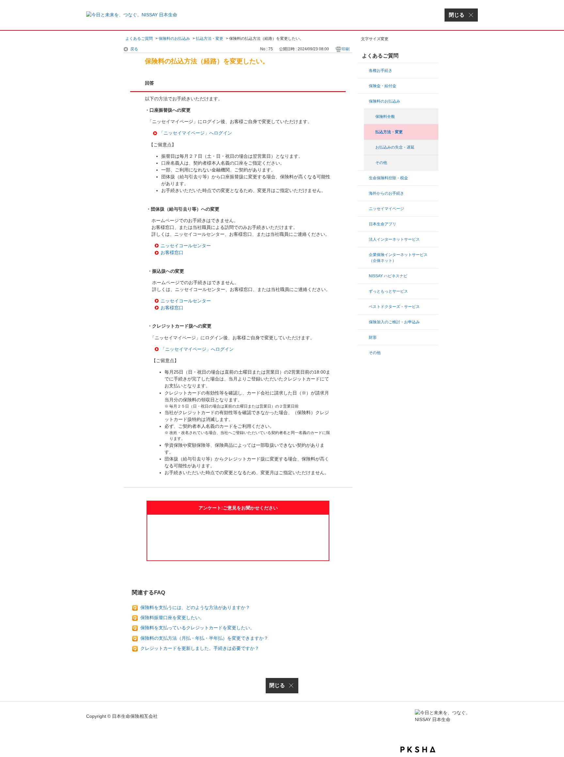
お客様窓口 (172, 252)
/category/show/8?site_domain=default (364, 86)
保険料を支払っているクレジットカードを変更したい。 (197, 627)
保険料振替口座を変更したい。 (172, 617)
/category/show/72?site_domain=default (364, 337)
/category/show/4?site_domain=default (364, 239)
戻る (134, 49)
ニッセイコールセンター (186, 245)
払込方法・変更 (209, 38)
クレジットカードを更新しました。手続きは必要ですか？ (199, 648)
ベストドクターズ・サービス (394, 306)
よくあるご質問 (139, 38)
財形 (373, 337)
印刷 (346, 49)
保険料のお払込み (174, 38)
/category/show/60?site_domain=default (364, 353)
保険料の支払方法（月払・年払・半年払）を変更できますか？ (204, 638)
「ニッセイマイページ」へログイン (195, 133)
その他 (381, 162)
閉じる (277, 685)
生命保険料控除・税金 (388, 178)
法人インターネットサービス (394, 239)
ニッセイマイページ (386, 208)
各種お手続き (380, 70)
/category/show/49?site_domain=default (364, 224)
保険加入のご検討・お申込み (394, 322)
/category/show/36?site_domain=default (364, 178)
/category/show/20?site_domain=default (364, 193)
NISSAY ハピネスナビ (388, 276)
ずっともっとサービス (388, 291)
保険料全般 (385, 116)
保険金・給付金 (382, 86)
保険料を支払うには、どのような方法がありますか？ (195, 607)
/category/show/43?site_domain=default (364, 291)
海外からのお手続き (386, 193)
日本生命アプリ (382, 224)
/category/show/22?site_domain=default (364, 322)
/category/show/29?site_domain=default (364, 209)
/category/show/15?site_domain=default (364, 101)
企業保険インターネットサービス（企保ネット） (398, 257)
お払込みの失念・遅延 (395, 147)
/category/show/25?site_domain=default (364, 255)
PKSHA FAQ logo (417, 749)
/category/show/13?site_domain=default (364, 70)
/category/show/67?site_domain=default (364, 276)
